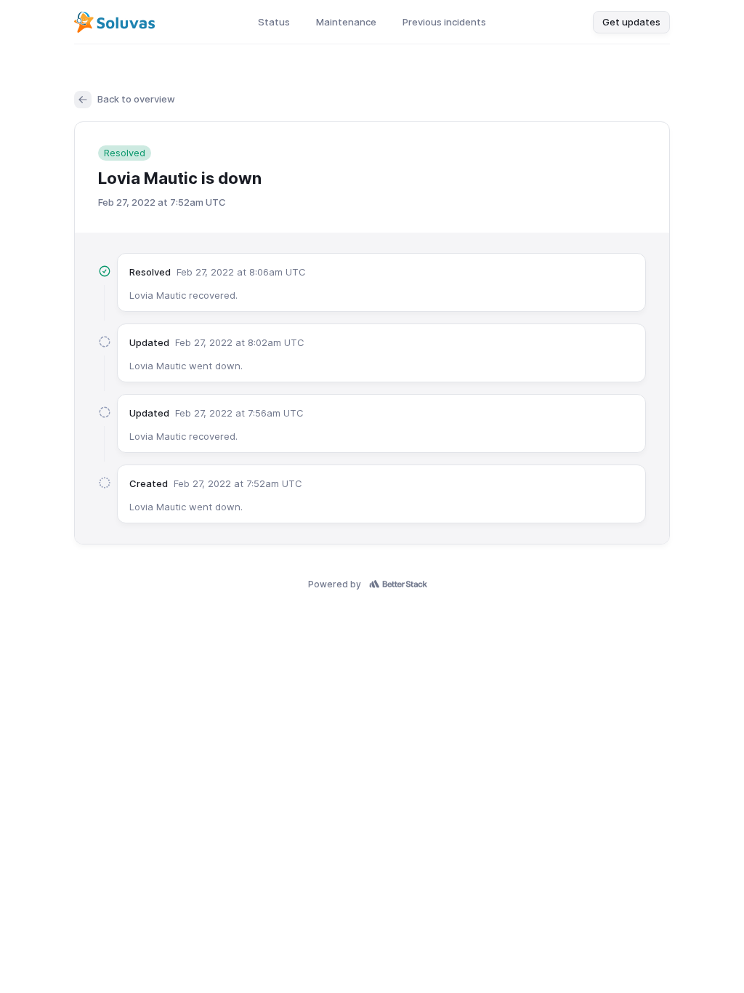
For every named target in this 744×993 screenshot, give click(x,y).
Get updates (631, 22)
